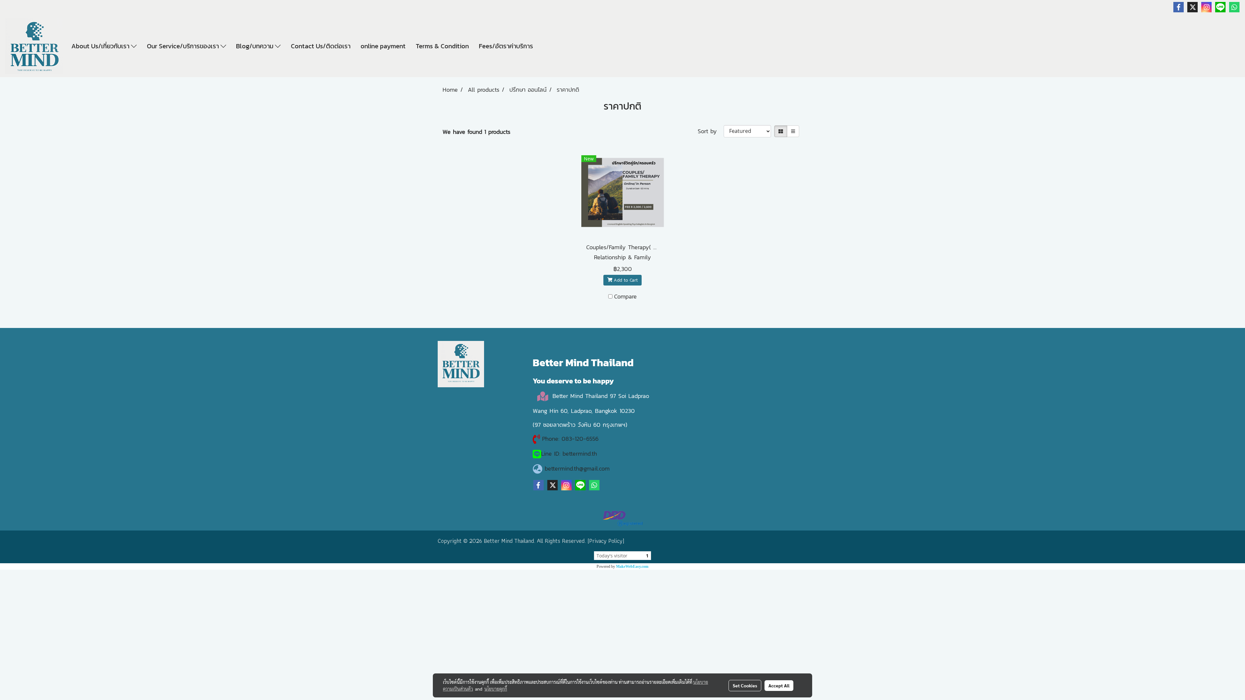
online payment (383, 46)
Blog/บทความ (255, 46)
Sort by (711, 131)
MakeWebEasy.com (632, 566)
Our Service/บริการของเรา (183, 46)
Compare (625, 296)
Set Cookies (745, 685)
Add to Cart (625, 280)
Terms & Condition (442, 46)
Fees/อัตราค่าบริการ (506, 46)
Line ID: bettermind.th (569, 453)
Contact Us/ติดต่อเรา (320, 46)
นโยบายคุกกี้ (495, 689)
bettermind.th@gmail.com (577, 468)
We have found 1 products (476, 131)
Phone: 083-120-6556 (571, 438)
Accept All (778, 685)
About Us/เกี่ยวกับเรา (101, 46)
